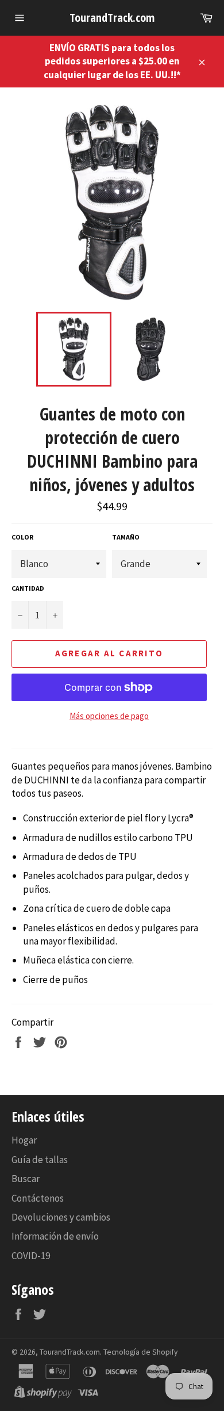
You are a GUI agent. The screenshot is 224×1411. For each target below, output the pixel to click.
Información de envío (55, 1236)
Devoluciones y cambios (60, 1217)
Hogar (24, 1140)
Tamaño (126, 537)
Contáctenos (37, 1198)
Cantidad (27, 588)
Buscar (25, 1178)
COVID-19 (30, 1255)
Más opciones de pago (109, 715)
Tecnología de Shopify (140, 1352)
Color (22, 537)
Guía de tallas (39, 1159)
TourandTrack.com (112, 17)
